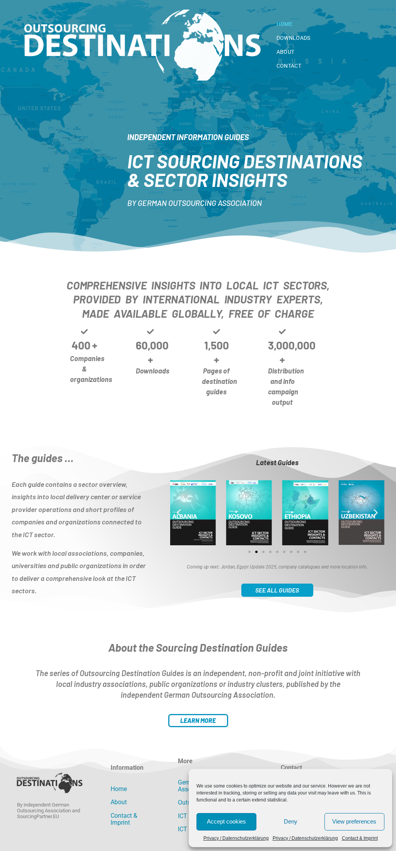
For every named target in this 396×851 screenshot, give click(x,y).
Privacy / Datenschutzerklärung (236, 838)
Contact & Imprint (360, 838)
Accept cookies (226, 821)
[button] (179, 513)
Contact (289, 66)
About (286, 52)
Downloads (294, 38)
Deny (290, 821)
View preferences (354, 821)
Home (284, 24)
